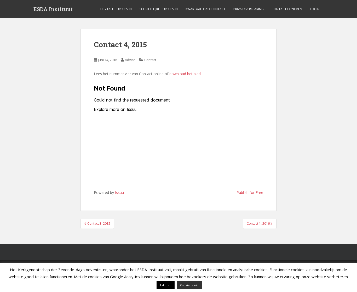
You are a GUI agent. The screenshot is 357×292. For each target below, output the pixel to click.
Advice (130, 59)
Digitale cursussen (116, 9)
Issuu (119, 192)
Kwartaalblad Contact (206, 9)
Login (315, 9)
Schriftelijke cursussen (159, 9)
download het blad (185, 73)
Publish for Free (250, 192)
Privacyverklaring (248, 9)
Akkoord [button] (165, 285)
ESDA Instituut (53, 9)
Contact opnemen (287, 9)
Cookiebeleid (189, 285)
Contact (150, 59)
